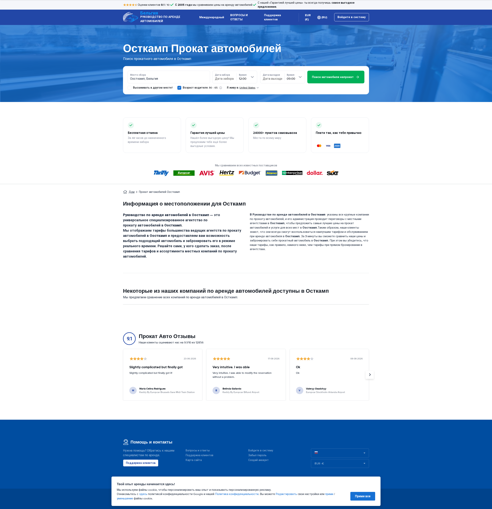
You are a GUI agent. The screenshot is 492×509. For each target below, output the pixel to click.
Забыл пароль (257, 455)
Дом (132, 192)
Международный (211, 17)
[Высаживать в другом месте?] (129, 88)
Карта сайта (194, 460)
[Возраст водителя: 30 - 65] (179, 88)
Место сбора (138, 75)
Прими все (363, 496)
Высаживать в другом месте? (152, 87)
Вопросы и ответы (198, 450)
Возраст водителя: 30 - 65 (200, 87)
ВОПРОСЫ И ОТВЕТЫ (239, 17)
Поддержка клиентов (272, 17)
